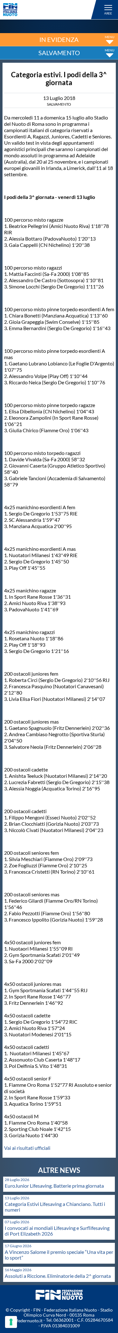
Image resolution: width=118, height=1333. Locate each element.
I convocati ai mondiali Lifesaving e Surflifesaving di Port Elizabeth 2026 (57, 1231)
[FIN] (50, 9)
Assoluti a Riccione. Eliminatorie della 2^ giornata (58, 1276)
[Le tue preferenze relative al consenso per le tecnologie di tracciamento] (11, 1322)
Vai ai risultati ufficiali (27, 1148)
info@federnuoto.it (23, 1320)
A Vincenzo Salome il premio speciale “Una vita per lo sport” (59, 1254)
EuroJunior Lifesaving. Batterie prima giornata (54, 1186)
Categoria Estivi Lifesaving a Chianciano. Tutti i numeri (55, 1207)
